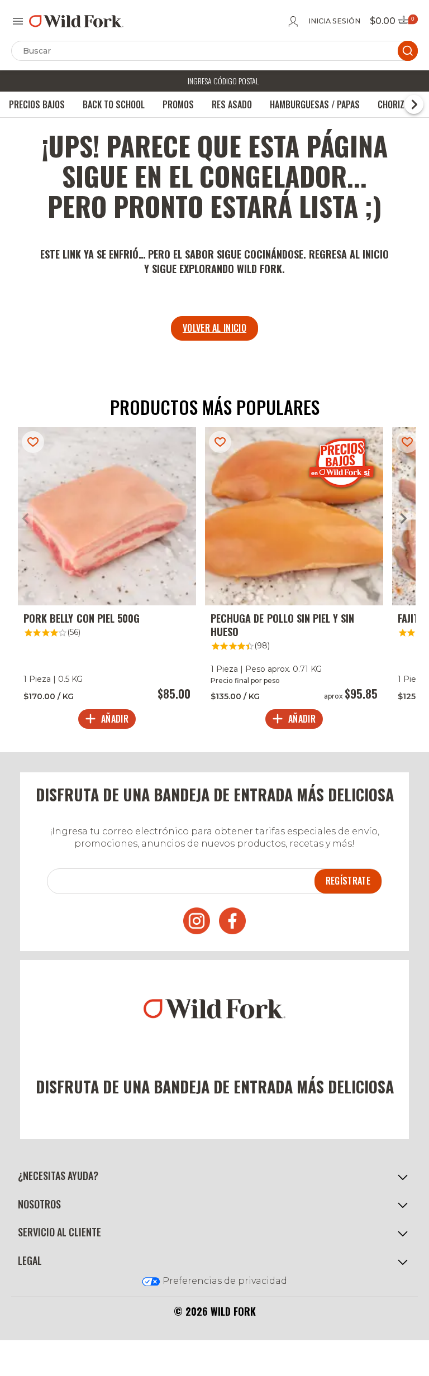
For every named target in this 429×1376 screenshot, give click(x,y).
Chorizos (396, 104)
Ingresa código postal (223, 81)
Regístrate (348, 880)
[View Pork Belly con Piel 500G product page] (107, 580)
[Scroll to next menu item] (413, 104)
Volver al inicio (214, 328)
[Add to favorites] (33, 442)
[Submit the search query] (408, 51)
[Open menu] (18, 21)
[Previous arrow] (25, 519)
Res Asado (232, 104)
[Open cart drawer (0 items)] (407, 23)
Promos (178, 104)
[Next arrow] (403, 519)
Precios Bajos (37, 104)
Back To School (114, 104)
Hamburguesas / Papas (315, 104)
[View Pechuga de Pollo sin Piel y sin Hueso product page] (294, 580)
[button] (214, 1176)
